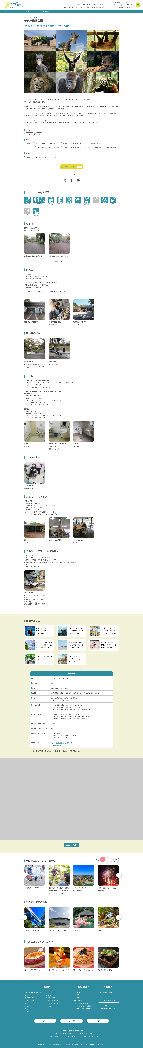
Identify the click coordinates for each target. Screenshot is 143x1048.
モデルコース (87, 4)
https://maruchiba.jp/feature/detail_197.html (103, 626)
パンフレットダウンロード (72, 1021)
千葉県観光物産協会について (108, 1008)
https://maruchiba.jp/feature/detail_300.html (38, 654)
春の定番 (38, 157)
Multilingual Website (127, 2)
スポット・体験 (98, 4)
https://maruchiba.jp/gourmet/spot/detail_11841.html (59, 949)
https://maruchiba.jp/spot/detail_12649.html (108, 909)
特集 (78, 4)
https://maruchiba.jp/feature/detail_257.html (71, 640)
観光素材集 (78, 1000)
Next (118, 875)
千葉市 (39, 134)
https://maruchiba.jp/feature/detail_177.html (71, 626)
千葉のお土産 (128, 8)
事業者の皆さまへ (117, 2)
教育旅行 (77, 995)
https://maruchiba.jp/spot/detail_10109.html (59, 909)
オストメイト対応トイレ (98, 144)
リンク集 (48, 1006)
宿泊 (122, 4)
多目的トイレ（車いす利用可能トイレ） (75, 144)
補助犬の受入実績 (110, 148)
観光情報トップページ (33, 992)
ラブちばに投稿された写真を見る (63, 743)
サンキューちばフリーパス (82, 8)
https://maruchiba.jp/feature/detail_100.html (38, 626)
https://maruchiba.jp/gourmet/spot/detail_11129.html (108, 949)
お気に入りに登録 (69, 167)
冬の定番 (58, 157)
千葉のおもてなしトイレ (53, 998)
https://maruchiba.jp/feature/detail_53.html (108, 867)
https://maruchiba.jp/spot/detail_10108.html (83, 909)
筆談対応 (98, 148)
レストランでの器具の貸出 (71, 148)
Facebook (71, 179)
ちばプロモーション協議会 (83, 1006)
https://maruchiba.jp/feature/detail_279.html (103, 640)
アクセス (129, 4)
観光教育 (77, 998)
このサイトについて (106, 1006)
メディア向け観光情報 (81, 1003)
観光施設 (29, 144)
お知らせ (48, 995)
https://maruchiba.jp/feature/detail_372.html (71, 654)
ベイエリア (30, 134)
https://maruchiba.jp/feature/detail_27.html (59, 867)
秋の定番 (48, 157)
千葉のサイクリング (68, 8)
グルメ (116, 4)
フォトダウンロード (45, 1021)
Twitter (64, 179)
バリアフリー (34, 12)
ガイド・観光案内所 (52, 1003)
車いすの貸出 (87, 148)
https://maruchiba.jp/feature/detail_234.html (38, 640)
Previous (24, 875)
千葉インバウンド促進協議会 (83, 1009)
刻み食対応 (42, 148)
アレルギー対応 (54, 148)
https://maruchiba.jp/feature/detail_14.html (34, 867)
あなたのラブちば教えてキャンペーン (100, 8)
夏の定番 (29, 157)
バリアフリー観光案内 (117, 8)
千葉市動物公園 (58, 745)
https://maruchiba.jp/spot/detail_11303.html (34, 909)
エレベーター (31, 148)
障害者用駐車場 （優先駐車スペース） (47, 144)
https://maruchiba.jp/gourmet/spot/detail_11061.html (34, 949)
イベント (108, 4)
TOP (25, 12)
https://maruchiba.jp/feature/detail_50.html (83, 867)
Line (77, 179)
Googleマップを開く (71, 845)
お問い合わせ (98, 1021)
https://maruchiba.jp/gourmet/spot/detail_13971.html (83, 949)
